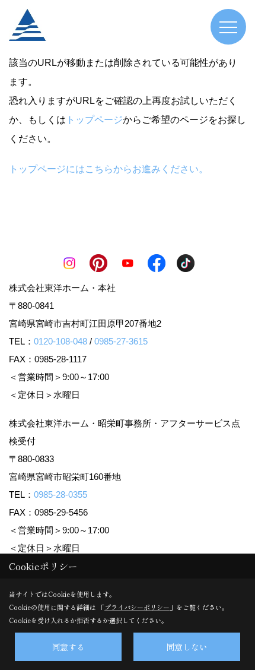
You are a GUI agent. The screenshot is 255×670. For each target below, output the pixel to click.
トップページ (94, 120)
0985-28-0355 (60, 494)
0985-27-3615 (121, 341)
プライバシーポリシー (137, 607)
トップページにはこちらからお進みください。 (108, 169)
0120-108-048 (60, 341)
